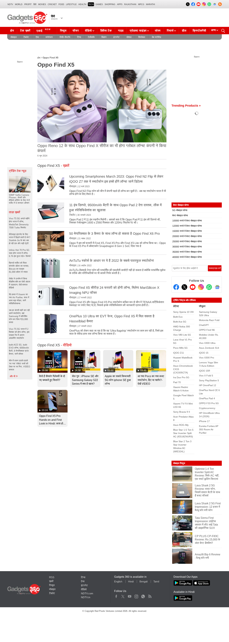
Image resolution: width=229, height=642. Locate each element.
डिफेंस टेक (106, 30)
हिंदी (34, 4)
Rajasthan (130, 4)
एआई (44, 30)
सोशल (128, 37)
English (118, 581)
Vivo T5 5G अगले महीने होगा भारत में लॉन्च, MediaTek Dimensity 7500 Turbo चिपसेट (19, 223)
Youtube (130, 595)
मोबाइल (14, 37)
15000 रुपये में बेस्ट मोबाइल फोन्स (187, 231)
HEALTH (82, 4)
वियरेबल (141, 37)
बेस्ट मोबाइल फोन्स (180, 215)
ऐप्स (37, 37)
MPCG (141, 4)
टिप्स (79, 37)
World (18, 4)
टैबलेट (26, 37)
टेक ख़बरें (25, 30)
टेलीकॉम (91, 37)
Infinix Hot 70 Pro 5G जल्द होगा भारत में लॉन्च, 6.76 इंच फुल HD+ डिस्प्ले (20, 253)
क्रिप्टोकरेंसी (199, 30)
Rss (150, 595)
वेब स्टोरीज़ (156, 37)
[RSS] (220, 4)
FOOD (61, 4)
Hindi (131, 581)
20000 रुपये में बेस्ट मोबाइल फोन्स (187, 236)
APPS (119, 4)
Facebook (116, 595)
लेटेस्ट (176, 306)
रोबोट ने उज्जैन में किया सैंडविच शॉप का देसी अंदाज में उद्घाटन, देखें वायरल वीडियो (19, 283)
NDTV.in (85, 597)
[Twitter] (184, 287)
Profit (28, 4)
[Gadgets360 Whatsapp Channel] (209, 287)
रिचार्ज (170, 30)
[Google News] (217, 287)
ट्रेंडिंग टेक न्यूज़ (17, 171)
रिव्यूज (63, 30)
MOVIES (42, 4)
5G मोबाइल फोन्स (179, 210)
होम (12, 30)
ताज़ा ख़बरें (14, 212)
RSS (51, 577)
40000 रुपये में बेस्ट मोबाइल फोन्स (187, 257)
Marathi (150, 4)
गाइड (121, 30)
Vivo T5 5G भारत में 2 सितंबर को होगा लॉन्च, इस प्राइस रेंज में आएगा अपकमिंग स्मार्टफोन (19, 333)
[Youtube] (192, 287)
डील (184, 30)
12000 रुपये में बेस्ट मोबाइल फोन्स (187, 225)
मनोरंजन (49, 37)
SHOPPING (110, 4)
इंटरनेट (116, 37)
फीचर (76, 30)
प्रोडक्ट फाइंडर (138, 30)
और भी (13, 376)
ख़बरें (51, 581)
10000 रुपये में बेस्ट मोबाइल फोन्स (187, 220)
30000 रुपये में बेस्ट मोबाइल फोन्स (187, 246)
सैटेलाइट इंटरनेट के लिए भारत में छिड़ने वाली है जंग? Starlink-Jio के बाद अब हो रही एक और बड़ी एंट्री (19, 239)
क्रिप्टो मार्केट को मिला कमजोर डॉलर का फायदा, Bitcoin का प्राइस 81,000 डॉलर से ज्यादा (19, 267)
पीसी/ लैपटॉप (65, 37)
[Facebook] (176, 287)
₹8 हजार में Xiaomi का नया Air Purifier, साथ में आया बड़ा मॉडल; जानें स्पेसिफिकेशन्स (19, 299)
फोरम (158, 30)
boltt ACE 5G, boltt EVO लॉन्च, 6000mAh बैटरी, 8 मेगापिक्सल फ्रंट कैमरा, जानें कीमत (19, 349)
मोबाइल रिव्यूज (179, 463)
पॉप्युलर (202, 306)
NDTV (10, 4)
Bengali (143, 581)
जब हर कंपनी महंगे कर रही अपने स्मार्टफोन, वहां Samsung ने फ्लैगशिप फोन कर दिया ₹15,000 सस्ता (19, 316)
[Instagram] (201, 287)
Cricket (52, 4)
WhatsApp (143, 595)
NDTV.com (87, 593)
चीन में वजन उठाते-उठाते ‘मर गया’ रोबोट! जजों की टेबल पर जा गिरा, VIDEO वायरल (19, 365)
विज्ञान (103, 37)
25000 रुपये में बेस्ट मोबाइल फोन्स (187, 241)
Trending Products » (186, 105)
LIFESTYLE (71, 4)
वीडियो (88, 30)
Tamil (156, 581)
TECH (91, 4)
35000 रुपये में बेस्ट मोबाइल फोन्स (187, 251)
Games (99, 4)
